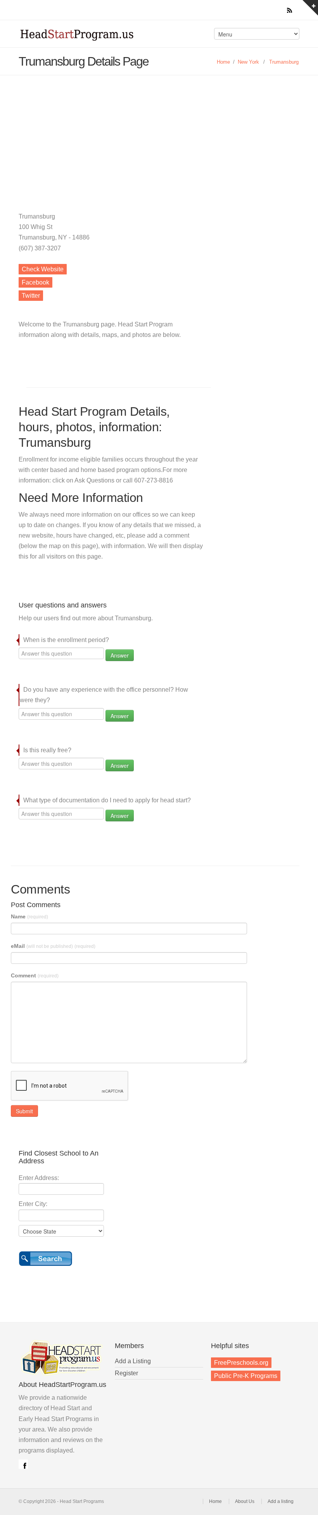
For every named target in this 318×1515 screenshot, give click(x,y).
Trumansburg (284, 62)
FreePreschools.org (241, 1362)
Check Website (43, 269)
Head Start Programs (87, 36)
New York (248, 62)
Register (126, 1373)
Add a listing (281, 1501)
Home (223, 62)
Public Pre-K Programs (245, 1376)
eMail (53, 946)
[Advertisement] (159, 133)
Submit (24, 1111)
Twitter (31, 295)
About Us (244, 1501)
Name (29, 916)
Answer (120, 655)
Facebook (35, 282)
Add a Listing (133, 1361)
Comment (35, 975)
